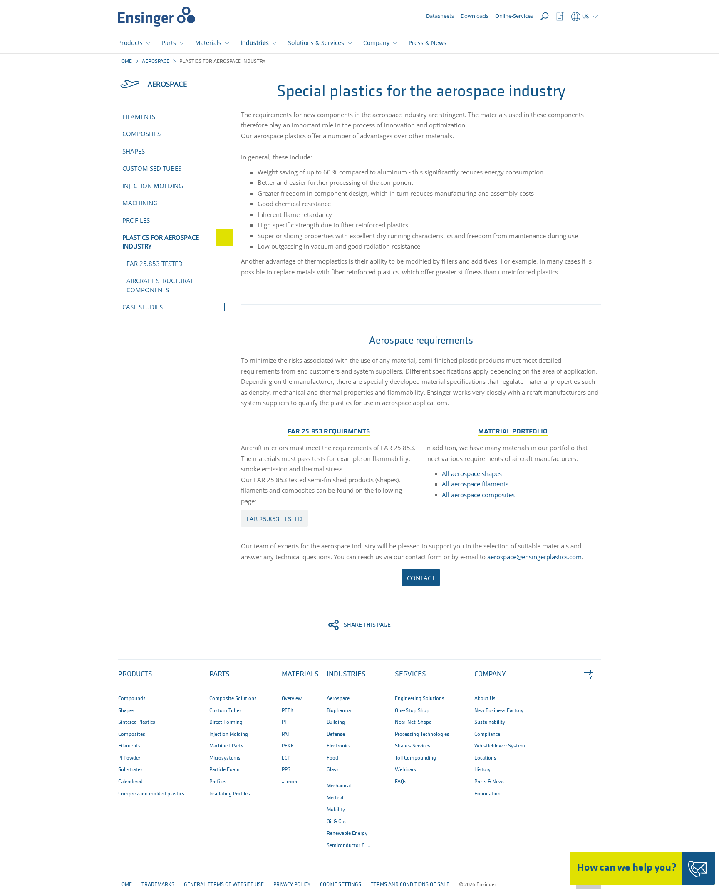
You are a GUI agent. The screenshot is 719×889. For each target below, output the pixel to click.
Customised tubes (151, 168)
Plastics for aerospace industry (160, 241)
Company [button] (376, 43)
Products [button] (130, 43)
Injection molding (152, 186)
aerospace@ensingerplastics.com (534, 557)
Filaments (138, 116)
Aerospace (155, 61)
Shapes (133, 151)
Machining (140, 203)
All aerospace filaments (475, 484)
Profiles (136, 220)
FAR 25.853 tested (154, 263)
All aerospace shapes (472, 473)
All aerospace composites (478, 495)
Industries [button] (254, 43)
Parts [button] (169, 43)
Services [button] (410, 674)
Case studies (142, 307)
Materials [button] (208, 43)
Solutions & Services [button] (316, 43)
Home (125, 61)
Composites (141, 133)
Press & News (427, 43)
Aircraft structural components (160, 285)
